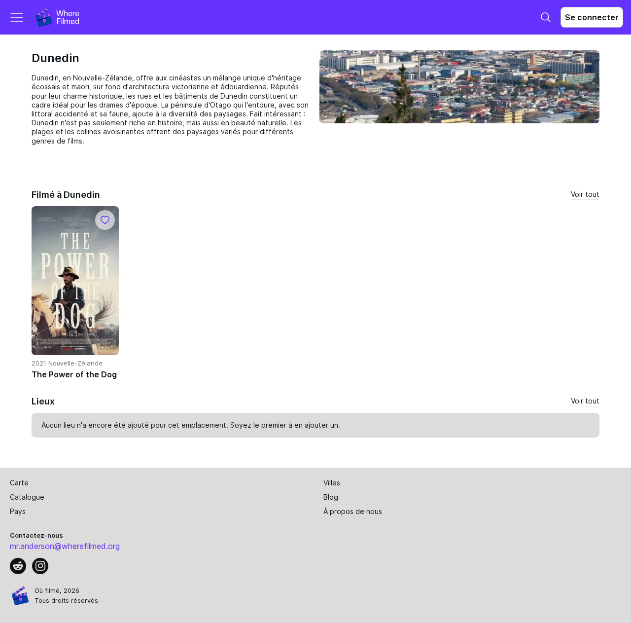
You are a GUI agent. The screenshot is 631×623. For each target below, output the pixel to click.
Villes (331, 482)
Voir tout (585, 194)
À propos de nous (352, 511)
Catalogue (27, 497)
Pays (18, 511)
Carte (19, 482)
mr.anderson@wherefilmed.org (65, 546)
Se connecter (592, 17)
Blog (330, 497)
